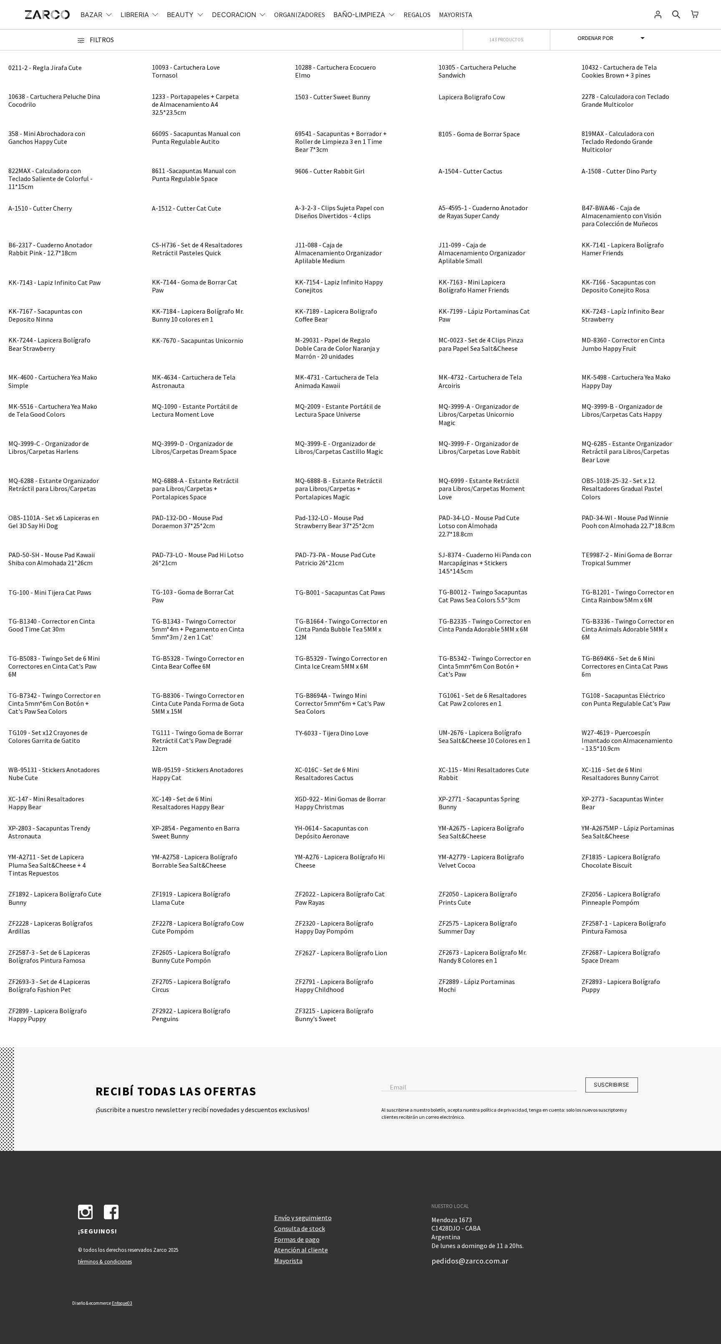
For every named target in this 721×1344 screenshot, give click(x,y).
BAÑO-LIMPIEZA (359, 14)
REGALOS (417, 14)
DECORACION (234, 14)
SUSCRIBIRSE (612, 1085)
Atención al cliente (301, 1250)
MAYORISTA (455, 14)
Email (398, 1087)
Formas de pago (297, 1239)
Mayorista (288, 1260)
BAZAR (91, 14)
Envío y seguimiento (303, 1217)
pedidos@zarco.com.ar (469, 1261)
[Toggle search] (676, 14)
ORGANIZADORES (299, 14)
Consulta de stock (299, 1228)
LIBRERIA (135, 14)
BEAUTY (180, 14)
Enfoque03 (122, 1303)
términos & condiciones (105, 1261)
